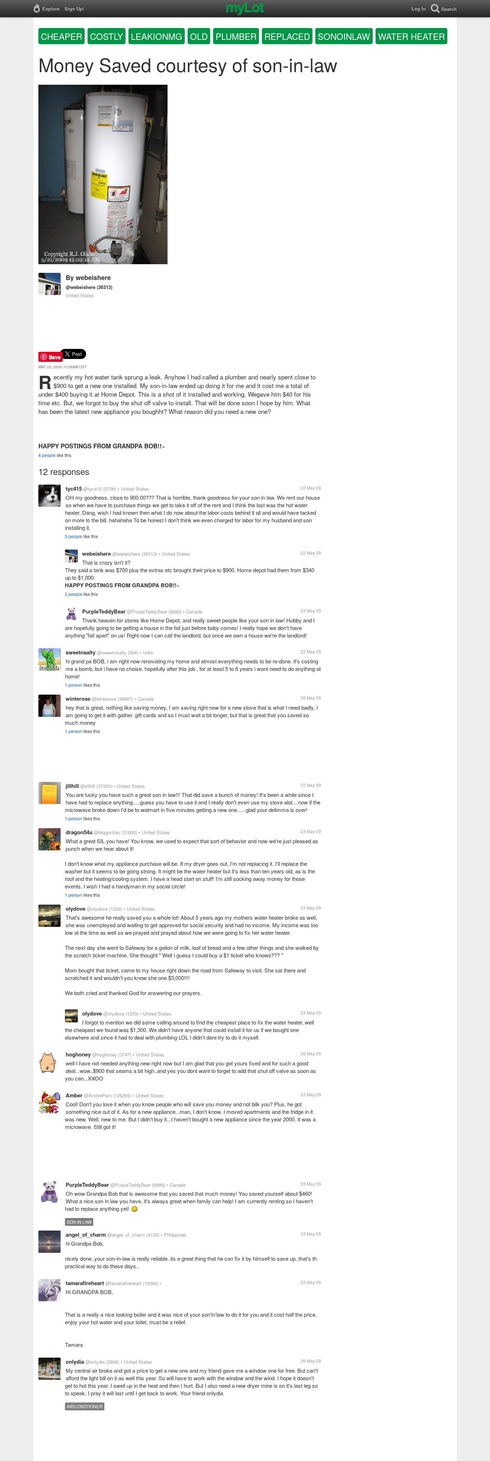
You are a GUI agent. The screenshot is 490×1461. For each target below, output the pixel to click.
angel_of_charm (86, 1234)
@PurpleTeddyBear (147, 611)
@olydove (97, 908)
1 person (73, 685)
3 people (73, 536)
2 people (73, 594)
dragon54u (79, 832)
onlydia (75, 1362)
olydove (75, 908)
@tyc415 (92, 488)
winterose (78, 699)
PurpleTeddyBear (104, 611)
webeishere (93, 277)
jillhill (72, 786)
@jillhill (87, 786)
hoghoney (78, 1054)
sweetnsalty (80, 652)
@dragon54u (107, 832)
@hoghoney (104, 1054)
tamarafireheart (85, 1283)
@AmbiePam (98, 1095)
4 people (47, 455)
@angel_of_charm (126, 1234)
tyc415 (74, 489)
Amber (74, 1095)
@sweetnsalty (111, 652)
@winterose (104, 698)
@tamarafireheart (123, 1283)
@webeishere (80, 287)
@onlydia (95, 1361)
